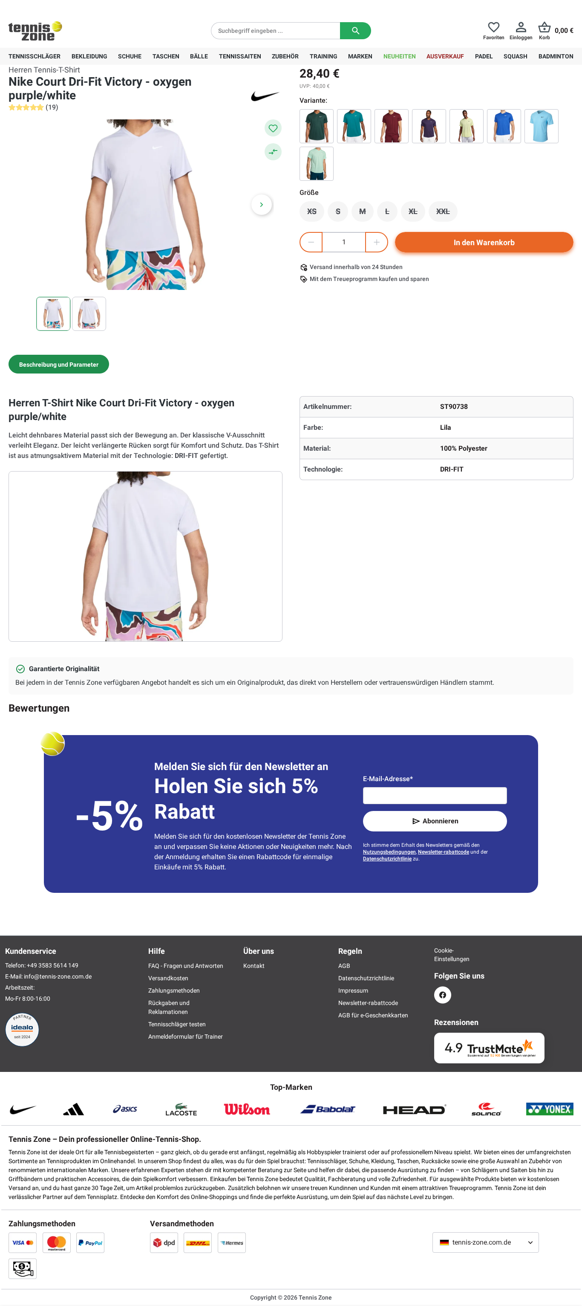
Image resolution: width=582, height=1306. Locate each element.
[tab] (59, 364)
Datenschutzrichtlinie (387, 859)
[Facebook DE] (442, 995)
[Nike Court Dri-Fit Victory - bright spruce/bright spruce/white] (354, 126)
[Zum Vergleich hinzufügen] (273, 151)
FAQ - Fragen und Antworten (185, 965)
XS (315, 213)
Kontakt (254, 965)
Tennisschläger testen (177, 1024)
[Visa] (23, 1242)
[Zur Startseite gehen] (35, 31)
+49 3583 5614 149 (63, 6)
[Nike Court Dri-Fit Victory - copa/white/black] (541, 126)
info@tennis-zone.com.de (58, 976)
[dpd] (164, 1242)
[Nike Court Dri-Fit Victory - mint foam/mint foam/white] (317, 164)
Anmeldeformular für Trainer (185, 1036)
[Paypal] (90, 1242)
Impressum (353, 990)
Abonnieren (440, 821)
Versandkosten (168, 978)
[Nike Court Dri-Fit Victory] (429, 126)
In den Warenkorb (484, 242)
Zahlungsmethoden (174, 990)
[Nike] (265, 95)
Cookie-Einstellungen (442, 954)
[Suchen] (355, 30)
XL (417, 213)
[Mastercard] (57, 1242)
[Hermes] (232, 1242)
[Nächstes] (261, 204)
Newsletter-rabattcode (443, 852)
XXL (447, 213)
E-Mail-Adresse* (388, 779)
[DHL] (198, 1242)
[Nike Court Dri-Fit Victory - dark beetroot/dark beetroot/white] (392, 126)
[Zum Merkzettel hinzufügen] (273, 127)
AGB (344, 965)
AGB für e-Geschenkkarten (373, 1015)
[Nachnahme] (23, 1268)
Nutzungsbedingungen (389, 852)
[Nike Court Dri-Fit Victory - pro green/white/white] (317, 126)
